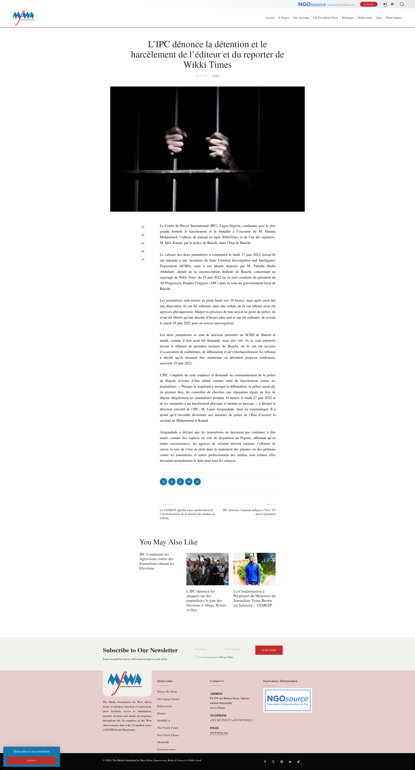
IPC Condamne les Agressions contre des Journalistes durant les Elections (156, 561)
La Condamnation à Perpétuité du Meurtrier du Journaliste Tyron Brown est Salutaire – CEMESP (254, 598)
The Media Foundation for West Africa (132, 760)
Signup (31, 760)
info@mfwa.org (219, 732)
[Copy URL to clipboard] (142, 259)
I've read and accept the (215, 657)
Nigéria (215, 75)
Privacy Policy (226, 657)
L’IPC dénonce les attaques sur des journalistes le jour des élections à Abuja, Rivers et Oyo (206, 600)
